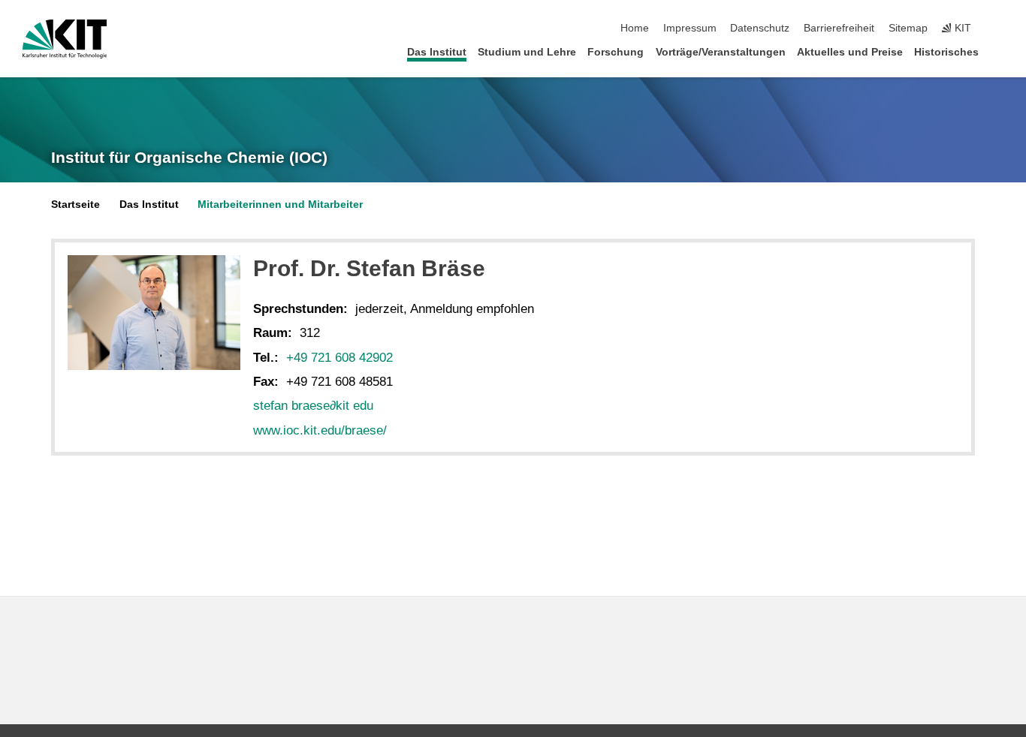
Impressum (690, 28)
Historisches (946, 52)
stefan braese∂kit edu (313, 406)
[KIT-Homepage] (65, 39)
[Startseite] (998, 51)
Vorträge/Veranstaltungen (721, 52)
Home (634, 28)
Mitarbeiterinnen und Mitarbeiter (280, 204)
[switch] (998, 29)
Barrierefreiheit (839, 28)
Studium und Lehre (527, 52)
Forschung (615, 52)
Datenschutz (759, 28)
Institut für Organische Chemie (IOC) (189, 158)
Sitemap (908, 28)
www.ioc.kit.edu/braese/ (320, 430)
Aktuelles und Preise (850, 52)
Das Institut (436, 52)
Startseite (75, 204)
